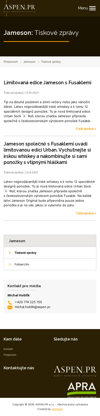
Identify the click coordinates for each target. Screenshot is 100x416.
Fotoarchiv (22, 264)
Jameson (29, 61)
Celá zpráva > (86, 129)
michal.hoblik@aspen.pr (32, 307)
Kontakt (8, 349)
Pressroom (11, 61)
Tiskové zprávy (25, 252)
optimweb (57, 409)
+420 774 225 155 (28, 302)
